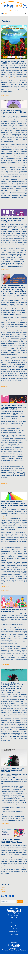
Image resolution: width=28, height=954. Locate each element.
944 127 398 (14, 917)
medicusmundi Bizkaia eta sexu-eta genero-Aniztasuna (13, 610)
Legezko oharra (14, 926)
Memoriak (3, 889)
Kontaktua (14, 923)
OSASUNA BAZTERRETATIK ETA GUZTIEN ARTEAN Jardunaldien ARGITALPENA (12, 770)
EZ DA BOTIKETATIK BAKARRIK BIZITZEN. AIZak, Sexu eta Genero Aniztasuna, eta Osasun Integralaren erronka (14, 504)
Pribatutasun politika (14, 931)
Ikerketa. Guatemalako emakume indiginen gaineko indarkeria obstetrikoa (12, 220)
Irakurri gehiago (5, 95)
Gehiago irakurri (5, 386)
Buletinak (3, 887)
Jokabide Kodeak (14, 928)
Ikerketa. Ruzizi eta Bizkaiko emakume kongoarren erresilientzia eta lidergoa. (13, 112)
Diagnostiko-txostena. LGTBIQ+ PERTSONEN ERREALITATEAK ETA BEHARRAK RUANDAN (13, 407)
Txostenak (3, 891)
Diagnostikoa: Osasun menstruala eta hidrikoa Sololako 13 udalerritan (13, 62)
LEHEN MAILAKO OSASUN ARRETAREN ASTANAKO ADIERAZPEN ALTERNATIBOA (11, 841)
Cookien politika (14, 934)
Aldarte (3, 297)
